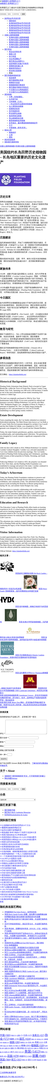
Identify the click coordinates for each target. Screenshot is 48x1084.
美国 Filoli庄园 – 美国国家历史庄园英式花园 (21, 948)
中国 (5, 1035)
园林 (14, 1039)
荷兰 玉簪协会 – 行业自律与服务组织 (18, 1005)
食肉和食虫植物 (15, 116)
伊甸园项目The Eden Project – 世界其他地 (20, 912)
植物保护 (12, 132)
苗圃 (39, 1056)
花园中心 (25, 1056)
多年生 (40, 1039)
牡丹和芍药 (13, 99)
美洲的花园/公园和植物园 (19, 44)
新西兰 (24, 1042)
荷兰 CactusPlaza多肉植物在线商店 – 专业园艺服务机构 (25, 952)
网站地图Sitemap (10, 778)
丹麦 (13, 1035)
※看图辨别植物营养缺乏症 (10, 828)
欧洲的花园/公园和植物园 (19, 40)
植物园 (37, 1045)
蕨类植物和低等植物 (17, 121)
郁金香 (40, 1060)
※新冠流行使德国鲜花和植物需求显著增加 (17, 894)
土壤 (11, 135)
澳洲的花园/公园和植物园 (19, 42)
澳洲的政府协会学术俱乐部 (19, 30)
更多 (2, 902)
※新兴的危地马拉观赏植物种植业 (13, 878)
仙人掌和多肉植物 (16, 106)
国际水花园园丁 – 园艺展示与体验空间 (19, 976)
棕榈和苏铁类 (14, 109)
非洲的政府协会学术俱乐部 (19, 33)
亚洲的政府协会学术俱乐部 (19, 23)
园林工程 (12, 54)
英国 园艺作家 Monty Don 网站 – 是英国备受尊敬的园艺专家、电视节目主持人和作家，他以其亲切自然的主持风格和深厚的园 (23, 704)
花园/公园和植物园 (11, 35)
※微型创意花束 (6, 880)
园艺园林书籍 (9, 810)
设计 (32, 1060)
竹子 (11, 125)
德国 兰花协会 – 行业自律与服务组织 (18, 955)
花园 (13, 1055)
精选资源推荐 (9, 140)
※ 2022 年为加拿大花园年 (10, 889)
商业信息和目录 (15, 52)
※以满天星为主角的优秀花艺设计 (13, 882)
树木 (18, 1046)
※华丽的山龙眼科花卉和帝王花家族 (14, 863)
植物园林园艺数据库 (17, 85)
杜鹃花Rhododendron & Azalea (15, 815)
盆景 (7, 1052)
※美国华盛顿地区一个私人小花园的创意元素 (18, 854)
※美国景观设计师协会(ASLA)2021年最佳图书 (18, 837)
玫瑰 (42, 1048)
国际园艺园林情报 (11, 142)
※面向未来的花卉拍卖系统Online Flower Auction (19, 892)
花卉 (3, 1056)
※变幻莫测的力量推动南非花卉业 (13, 866)
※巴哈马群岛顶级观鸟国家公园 (12, 873)
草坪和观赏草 (14, 111)
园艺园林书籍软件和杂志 (19, 87)
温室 (13, 1048)
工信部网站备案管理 (8, 1072)
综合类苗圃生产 (15, 59)
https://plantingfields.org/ (17, 374)
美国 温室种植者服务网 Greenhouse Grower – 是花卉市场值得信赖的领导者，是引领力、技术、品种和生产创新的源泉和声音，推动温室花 (23, 697)
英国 (5, 1059)
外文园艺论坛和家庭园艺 (19, 92)
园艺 (25, 1038)
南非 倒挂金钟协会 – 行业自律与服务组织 (20, 962)
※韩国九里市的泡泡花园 (10, 842)
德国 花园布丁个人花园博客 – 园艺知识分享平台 (23, 993)
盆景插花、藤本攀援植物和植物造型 (23, 123)
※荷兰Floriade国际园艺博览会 (12, 861)
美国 (32, 1051)
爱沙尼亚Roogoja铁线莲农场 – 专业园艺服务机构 (23, 964)
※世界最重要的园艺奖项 (10, 847)
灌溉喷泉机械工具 (16, 66)
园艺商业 (8, 49)
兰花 (27, 1035)
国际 (34, 1039)
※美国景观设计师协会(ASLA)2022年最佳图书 (18, 840)
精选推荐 (12, 78)
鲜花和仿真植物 (15, 71)
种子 (14, 1052)
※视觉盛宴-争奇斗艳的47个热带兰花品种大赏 (18, 832)
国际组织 (12, 21)
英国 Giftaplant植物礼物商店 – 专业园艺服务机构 (23, 995)
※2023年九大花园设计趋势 (10, 859)
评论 (2, 734)
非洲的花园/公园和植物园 (19, 47)
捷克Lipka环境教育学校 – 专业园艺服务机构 (21, 983)
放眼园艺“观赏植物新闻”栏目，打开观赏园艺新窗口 (24, 776)
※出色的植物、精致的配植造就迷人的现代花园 (19, 851)
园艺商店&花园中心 (17, 61)
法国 (7, 1048)
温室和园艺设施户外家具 (19, 63)
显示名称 (4, 738)
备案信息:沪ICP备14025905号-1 (12, 1077)
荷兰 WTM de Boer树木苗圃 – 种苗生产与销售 (22, 990)
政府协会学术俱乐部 (12, 18)
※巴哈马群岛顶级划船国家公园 (12, 870)
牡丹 (30, 1048)
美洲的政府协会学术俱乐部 (19, 28)
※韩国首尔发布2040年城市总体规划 (14, 844)
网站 (2, 746)
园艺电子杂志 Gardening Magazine (17, 812)
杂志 (5, 1045)
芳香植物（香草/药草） (18, 128)
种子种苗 (12, 56)
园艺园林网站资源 (16, 80)
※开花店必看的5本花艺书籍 (11, 885)
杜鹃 (12, 1046)
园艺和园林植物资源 (12, 75)
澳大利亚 (22, 1048)
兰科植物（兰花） (16, 102)
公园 (20, 1035)
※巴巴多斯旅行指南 (8, 868)
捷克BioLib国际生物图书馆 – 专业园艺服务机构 (23, 950)
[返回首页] (10, 1)
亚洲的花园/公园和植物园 (19, 37)
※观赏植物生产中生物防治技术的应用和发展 (18, 875)
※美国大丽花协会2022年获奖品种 (13, 835)
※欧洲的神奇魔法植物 (9, 899)
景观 (39, 1042)
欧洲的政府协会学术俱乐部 (19, 25)
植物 (26, 1045)
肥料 (11, 137)
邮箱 (2, 742)
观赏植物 (8, 94)
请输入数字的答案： (8, 750)
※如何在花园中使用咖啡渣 (10, 830)
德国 (15, 1042)
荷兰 (16, 1059)
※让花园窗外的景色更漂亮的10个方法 (15, 825)
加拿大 (38, 1035)
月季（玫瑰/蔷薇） (16, 97)
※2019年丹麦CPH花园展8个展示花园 (14, 897)
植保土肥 (8, 130)
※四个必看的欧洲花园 (9, 887)
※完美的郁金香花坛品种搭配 (11, 849)
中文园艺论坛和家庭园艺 (19, 90)
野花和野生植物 (15, 113)
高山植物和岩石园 (16, 118)
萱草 (24, 1060)
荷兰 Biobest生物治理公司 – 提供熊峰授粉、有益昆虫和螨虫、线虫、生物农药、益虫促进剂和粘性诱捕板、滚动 (26, 1000)
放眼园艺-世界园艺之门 (9, 3)
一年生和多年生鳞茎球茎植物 (20, 104)
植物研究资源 (14, 82)
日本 (31, 1042)
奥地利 (6, 1042)
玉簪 (36, 1048)
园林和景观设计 (15, 68)
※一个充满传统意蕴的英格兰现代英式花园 (17, 856)
